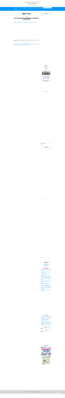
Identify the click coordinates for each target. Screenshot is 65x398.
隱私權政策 (16, 9)
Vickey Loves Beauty (32, 2)
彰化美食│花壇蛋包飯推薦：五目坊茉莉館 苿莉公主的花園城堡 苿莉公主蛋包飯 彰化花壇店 (26, 19)
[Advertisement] (46, 303)
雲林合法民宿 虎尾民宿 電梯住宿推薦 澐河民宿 (46, 321)
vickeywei (28, 20)
